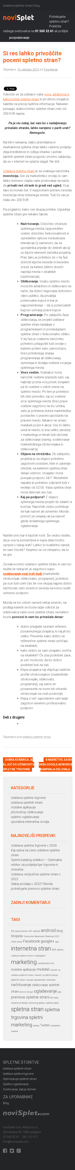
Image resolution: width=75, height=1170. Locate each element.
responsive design (19, 1003)
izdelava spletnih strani (36, 737)
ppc (59, 992)
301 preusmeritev (19, 931)
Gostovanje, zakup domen (19, 1089)
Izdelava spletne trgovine (18, 1073)
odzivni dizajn (26, 992)
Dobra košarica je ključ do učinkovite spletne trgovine (18, 764)
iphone (60, 949)
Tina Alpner (51, 69)
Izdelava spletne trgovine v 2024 (34, 845)
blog (60, 931)
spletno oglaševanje (25, 817)
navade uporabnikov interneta (40, 980)
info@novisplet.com (16, 1141)
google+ (47, 941)
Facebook (31, 941)
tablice (36, 1025)
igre (57, 941)
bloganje (17, 936)
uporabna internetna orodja (30, 822)
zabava (14, 1031)
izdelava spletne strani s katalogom (28, 955)
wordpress (55, 1025)
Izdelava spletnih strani (17, 1068)
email (19, 941)
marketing (24, 962)
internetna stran (31, 948)
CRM (13, 941)
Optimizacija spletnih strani (20, 1079)
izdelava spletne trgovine (28, 798)
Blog (6, 1103)
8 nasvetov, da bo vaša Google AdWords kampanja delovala (55, 764)
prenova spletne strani (30, 997)
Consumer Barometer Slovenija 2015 (41, 936)
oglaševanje (45, 991)
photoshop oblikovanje (27, 812)
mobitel (43, 969)
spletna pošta (52, 1003)
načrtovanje (21, 984)
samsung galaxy (37, 1003)
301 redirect (34, 931)
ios (54, 949)
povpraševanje (19, 38)
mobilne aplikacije (23, 807)
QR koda (54, 997)
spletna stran (27, 1009)
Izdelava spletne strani (18, 171)
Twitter (45, 1025)
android (48, 930)
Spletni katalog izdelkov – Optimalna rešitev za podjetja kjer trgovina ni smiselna (36, 864)
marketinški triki (46, 963)
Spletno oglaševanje (15, 1084)
